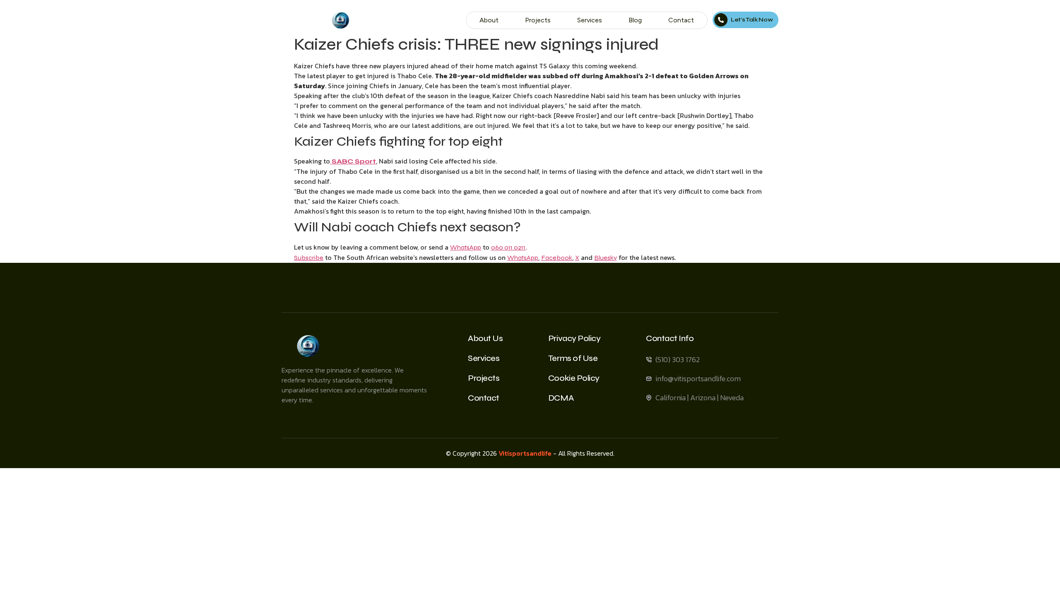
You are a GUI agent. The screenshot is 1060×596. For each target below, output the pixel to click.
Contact (681, 20)
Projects (538, 20)
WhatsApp (465, 247)
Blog (635, 20)
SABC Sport (353, 161)
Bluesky (605, 258)
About (489, 20)
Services (589, 20)
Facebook (556, 258)
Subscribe (308, 258)
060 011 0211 (508, 247)
